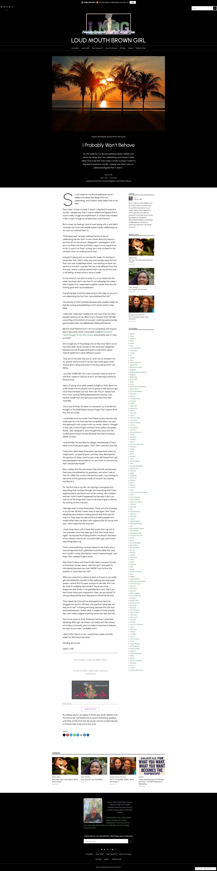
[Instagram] (7, 7)
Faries (132, 454)
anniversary (133, 350)
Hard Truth (133, 478)
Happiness (112, 181)
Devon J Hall (108, 175)
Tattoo (130, 287)
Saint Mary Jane (135, 583)
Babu (131, 360)
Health (132, 483)
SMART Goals (134, 600)
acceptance (89, 181)
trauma (132, 636)
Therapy (132, 631)
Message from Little (136, 535)
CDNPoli (132, 403)
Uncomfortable (134, 648)
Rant (131, 574)
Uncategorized (134, 646)
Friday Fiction (134, 468)
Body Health (133, 379)
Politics (132, 562)
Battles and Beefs (135, 362)
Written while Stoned (119, 137)
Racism (132, 569)
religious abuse (134, 579)
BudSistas (133, 394)
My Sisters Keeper (135, 543)
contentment (98, 181)
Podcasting (133, 557)
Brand (132, 384)
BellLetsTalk (133, 365)
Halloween (133, 475)
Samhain (133, 586)
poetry (132, 559)
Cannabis (133, 401)
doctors (132, 442)
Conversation (134, 427)
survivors (133, 622)
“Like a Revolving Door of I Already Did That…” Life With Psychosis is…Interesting (151, 781)
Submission (133, 615)
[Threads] (12, 7)
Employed (133, 447)
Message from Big (135, 533)
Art (131, 355)
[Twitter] (4, 7)
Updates (132, 651)
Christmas (133, 413)
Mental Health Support (137, 528)
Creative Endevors (135, 432)
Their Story (142, 315)
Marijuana (133, 514)
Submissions (134, 617)
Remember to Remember (138, 581)
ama (131, 346)
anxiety (132, 353)
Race (131, 567)
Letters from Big (135, 497)
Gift (133, 2)
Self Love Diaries (135, 593)
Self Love (128, 181)
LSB (131, 509)
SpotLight (133, 607)
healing (132, 480)
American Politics (135, 348)
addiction (133, 338)
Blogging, (133, 374)
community (133, 420)
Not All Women (134, 547)
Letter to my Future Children (138, 492)
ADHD (132, 341)
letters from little (135, 499)
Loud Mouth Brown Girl (108, 40)
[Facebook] (1, 7)
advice (132, 343)
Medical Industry (135, 521)
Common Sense (135, 418)
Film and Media (135, 461)
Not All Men (133, 545)
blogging (132, 370)
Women (132, 658)
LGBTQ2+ (133, 504)
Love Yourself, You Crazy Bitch (138, 289)
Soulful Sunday (134, 603)
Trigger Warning (135, 644)
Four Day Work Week (136, 466)
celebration (133, 406)
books (132, 382)
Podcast (132, 555)
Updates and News (136, 653)
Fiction (132, 459)
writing (132, 668)
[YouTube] (112, 849)
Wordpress (133, 663)
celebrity (132, 410)
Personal (109, 137)
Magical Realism (135, 511)
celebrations (133, 408)
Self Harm (133, 591)
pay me (132, 550)
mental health (120, 181)
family (132, 451)
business (132, 396)
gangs (132, 473)
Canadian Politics (135, 398)
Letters (132, 495)
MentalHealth (102, 137)
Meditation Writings (136, 523)
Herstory (131, 315)
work (131, 665)
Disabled (132, 439)
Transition (135, 287)
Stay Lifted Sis (134, 610)
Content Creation (135, 422)
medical (132, 519)
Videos (132, 655)
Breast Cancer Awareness (138, 386)
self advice (133, 588)
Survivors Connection (136, 624)
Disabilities (133, 437)
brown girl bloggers (136, 391)
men (131, 526)
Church (132, 415)
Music (132, 540)
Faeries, (132, 449)
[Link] (7, 9)
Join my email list (90, 709)
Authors (132, 358)
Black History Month (136, 367)
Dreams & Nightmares (137, 444)
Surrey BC (133, 620)
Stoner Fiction (134, 612)
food (131, 463)
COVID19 (132, 430)
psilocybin (133, 564)
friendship (133, 471)
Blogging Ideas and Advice (138, 372)
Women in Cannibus (136, 660)
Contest (132, 425)
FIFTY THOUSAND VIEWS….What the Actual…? (138, 318)
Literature (133, 507)
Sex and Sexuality (135, 595)
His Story (136, 315)
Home (132, 490)
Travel (132, 641)
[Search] (215, 8)
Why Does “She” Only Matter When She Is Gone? (141, 261)
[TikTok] (9, 7)
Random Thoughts (135, 571)
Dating (132, 434)
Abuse (135, 258)
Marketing (133, 516)
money (132, 538)
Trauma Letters (135, 639)
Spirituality (133, 605)
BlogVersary (133, 377)
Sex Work (133, 598)
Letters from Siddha (136, 502)
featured (94, 137)
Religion (132, 576)
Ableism (131, 258)
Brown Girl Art (134, 389)
